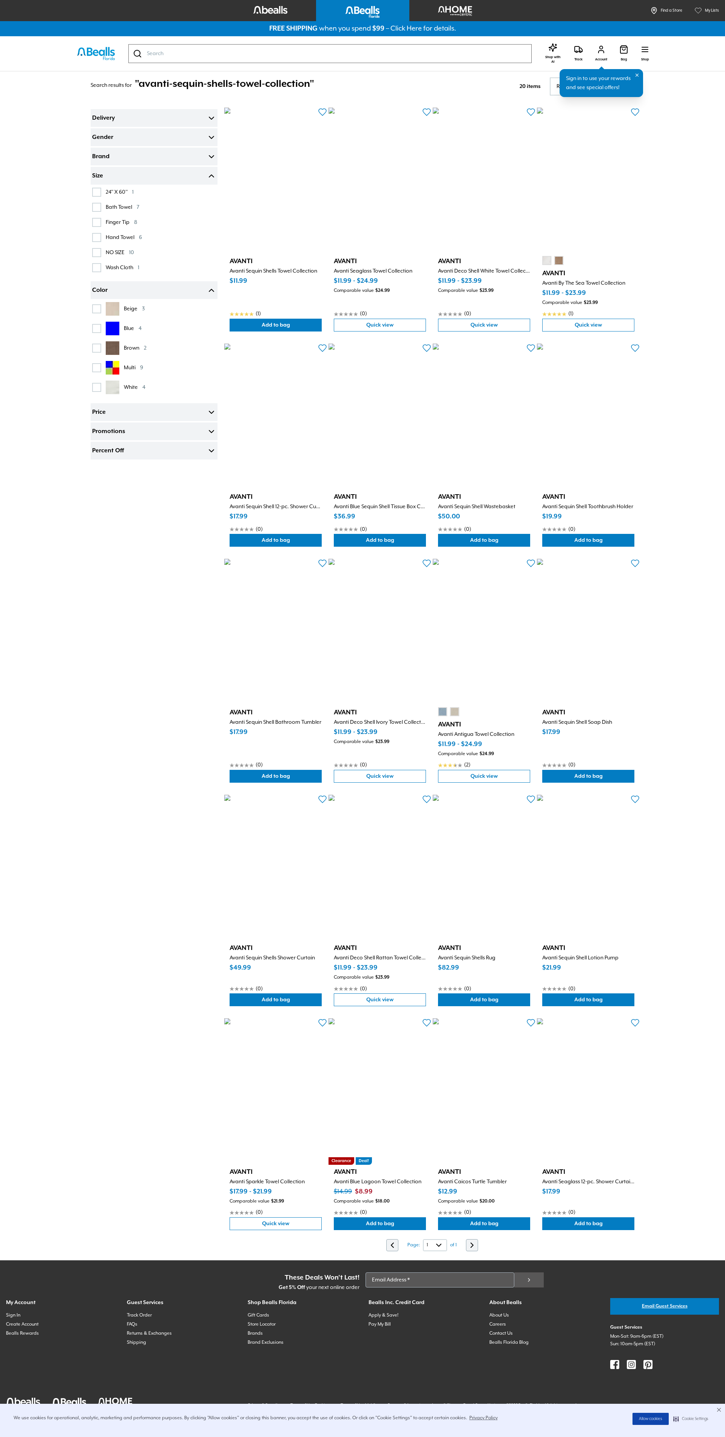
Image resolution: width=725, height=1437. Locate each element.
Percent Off (108, 450)
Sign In (13, 1315)
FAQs (132, 1324)
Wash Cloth (122, 267)
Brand (101, 156)
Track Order (139, 1315)
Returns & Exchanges (149, 1333)
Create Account (22, 1324)
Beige (134, 308)
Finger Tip (121, 222)
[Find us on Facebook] (614, 1364)
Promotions (108, 431)
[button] (691, 1419)
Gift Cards (258, 1315)
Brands (255, 1333)
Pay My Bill (380, 1324)
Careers (497, 1324)
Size (97, 176)
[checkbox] (96, 192)
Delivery (103, 118)
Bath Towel (122, 207)
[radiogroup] (552, 260)
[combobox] (330, 53)
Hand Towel (124, 237)
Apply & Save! (383, 1315)
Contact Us (501, 1333)
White (134, 387)
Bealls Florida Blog (509, 1342)
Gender (102, 137)
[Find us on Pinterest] (647, 1364)
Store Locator (262, 1324)
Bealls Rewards (22, 1333)
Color (100, 290)
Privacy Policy (483, 1418)
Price (99, 412)
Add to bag (292, 326)
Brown (135, 348)
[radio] (546, 260)
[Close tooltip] (637, 75)
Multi (133, 367)
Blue (133, 328)
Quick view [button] (396, 326)
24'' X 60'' (120, 192)
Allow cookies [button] (650, 1419)
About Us (499, 1315)
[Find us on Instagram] (631, 1364)
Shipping (136, 1342)
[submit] (529, 1279)
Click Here (406, 28)
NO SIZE (120, 252)
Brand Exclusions (266, 1342)
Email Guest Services (665, 1306)
